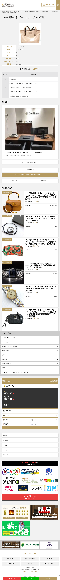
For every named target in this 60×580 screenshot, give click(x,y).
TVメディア (10, 563)
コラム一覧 (5, 454)
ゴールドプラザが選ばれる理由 (9, 346)
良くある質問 (49, 563)
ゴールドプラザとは (8, 333)
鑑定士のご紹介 (5, 350)
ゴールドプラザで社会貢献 (8, 337)
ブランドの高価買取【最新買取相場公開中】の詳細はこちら (30, 174)
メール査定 (5, 450)
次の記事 (43, 181)
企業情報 (4, 355)
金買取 (30, 563)
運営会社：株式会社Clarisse (30, 571)
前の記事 (14, 181)
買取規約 (4, 367)
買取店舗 (49, 559)
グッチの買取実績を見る (29, 162)
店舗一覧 (5, 435)
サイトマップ (5, 342)
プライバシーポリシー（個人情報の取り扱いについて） (15, 372)
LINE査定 (5, 445)
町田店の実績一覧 (29, 169)
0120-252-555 (49, 5)
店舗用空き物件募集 (7, 363)
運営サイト (4, 359)
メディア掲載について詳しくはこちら (30, 497)
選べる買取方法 (7, 440)
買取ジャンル (11, 559)
